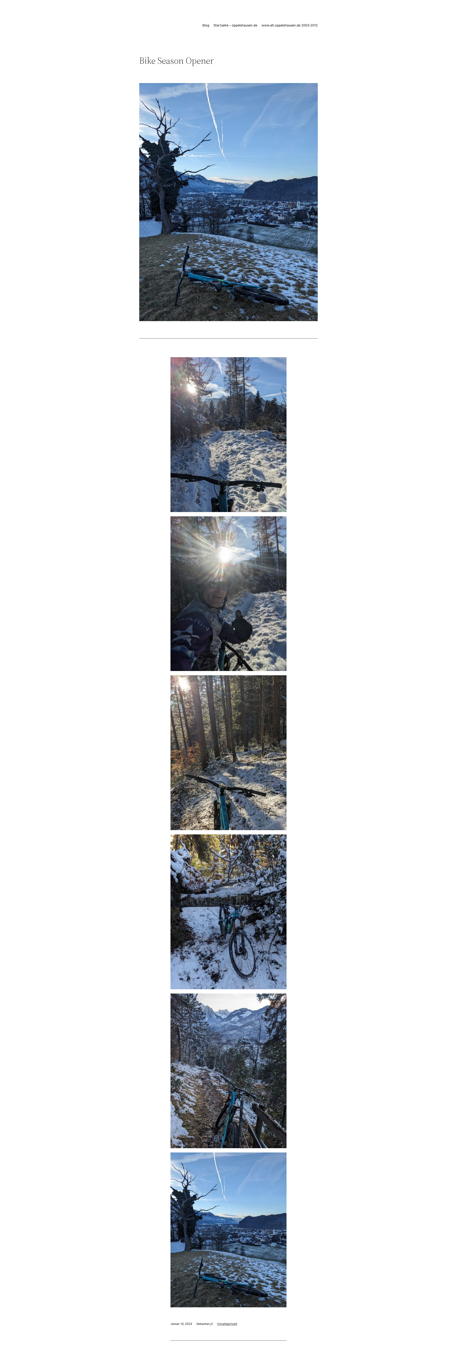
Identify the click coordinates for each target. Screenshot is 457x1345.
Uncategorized (227, 1324)
